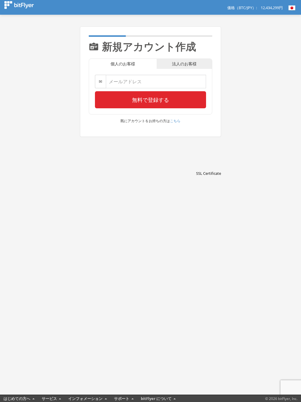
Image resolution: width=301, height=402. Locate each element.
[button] (208, 163)
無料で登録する (150, 99)
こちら (175, 120)
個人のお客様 (123, 64)
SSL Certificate (208, 173)
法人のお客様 (184, 64)
